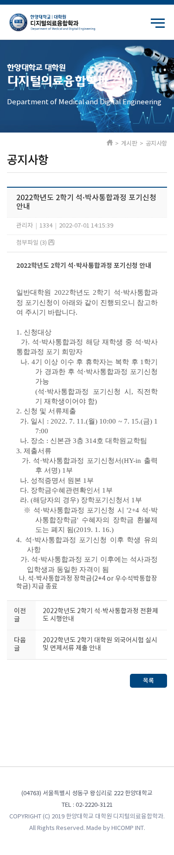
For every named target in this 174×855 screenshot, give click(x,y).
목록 (148, 680)
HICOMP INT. (128, 828)
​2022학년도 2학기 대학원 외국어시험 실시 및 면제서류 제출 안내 (100, 644)
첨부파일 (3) (32, 243)
